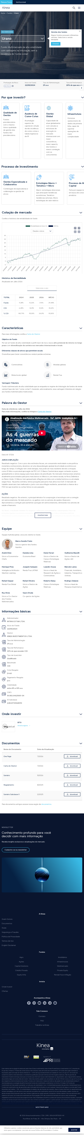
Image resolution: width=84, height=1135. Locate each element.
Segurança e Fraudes (10, 932)
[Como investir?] (26, 1059)
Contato (42, 1016)
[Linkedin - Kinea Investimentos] (45, 1004)
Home (3, 13)
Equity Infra (21, 975)
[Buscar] (74, 8)
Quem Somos (7, 919)
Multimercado (62, 966)
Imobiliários (62, 957)
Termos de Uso (8, 941)
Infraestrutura (62, 962)
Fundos (9, 13)
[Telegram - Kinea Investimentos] (50, 1004)
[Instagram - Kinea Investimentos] (34, 1004)
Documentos (7, 923)
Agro (21, 957)
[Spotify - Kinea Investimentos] (55, 1004)
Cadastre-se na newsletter (16, 850)
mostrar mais (43, 515)
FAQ (42, 1021)
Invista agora (23, 725)
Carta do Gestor (33, 334)
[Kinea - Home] (6, 7)
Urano (16, 13)
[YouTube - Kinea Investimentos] (40, 1004)
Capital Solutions (21, 966)
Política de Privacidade (11, 937)
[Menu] (79, 8)
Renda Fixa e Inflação (62, 975)
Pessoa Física (6, 2)
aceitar (74, 1130)
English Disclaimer (9, 945)
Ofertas (5, 991)
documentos (46, 804)
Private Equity (62, 970)
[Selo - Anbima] (36, 1059)
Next (81, 88)
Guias (4, 928)
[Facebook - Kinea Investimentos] (29, 1004)
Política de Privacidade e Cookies (47, 1130)
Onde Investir (7, 987)
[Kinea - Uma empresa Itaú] (45, 1050)
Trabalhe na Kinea (42, 1025)
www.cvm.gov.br (64, 1072)
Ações (21, 962)
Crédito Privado (21, 970)
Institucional (21, 2)
